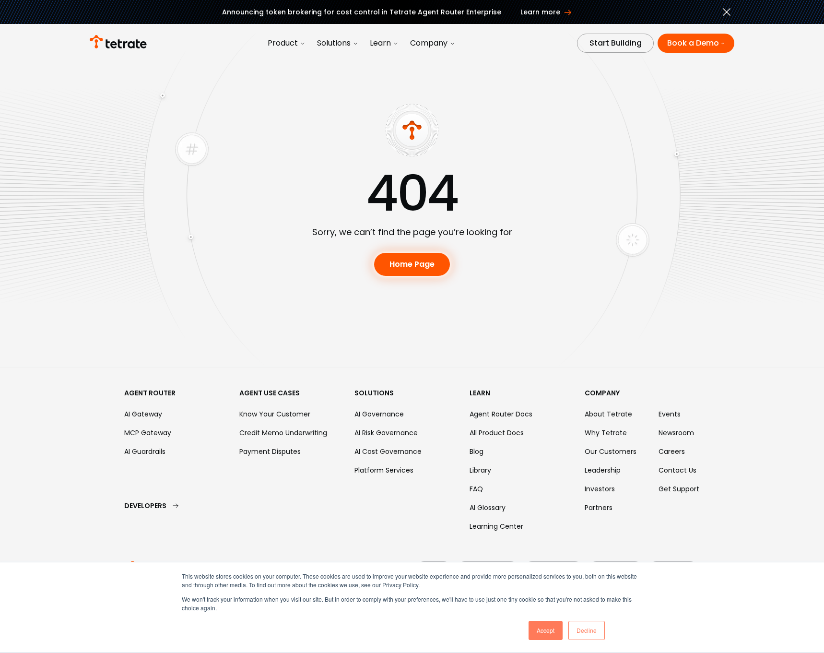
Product (283, 42)
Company (428, 42)
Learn (380, 42)
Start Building (615, 42)
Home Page (412, 264)
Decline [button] (587, 630)
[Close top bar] (726, 13)
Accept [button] (545, 630)
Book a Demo (693, 42)
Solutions (334, 42)
